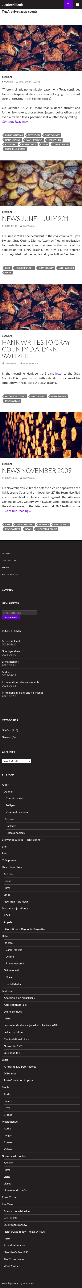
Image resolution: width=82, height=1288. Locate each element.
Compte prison (14, 798)
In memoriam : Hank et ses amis (20, 682)
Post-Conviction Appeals (18, 1080)
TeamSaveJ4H (30, 225)
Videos (8, 1114)
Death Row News (12, 867)
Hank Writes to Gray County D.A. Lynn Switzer (36, 349)
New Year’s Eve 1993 (16, 1252)
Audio (7, 1094)
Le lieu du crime (13, 1032)
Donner (8, 791)
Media (5, 1087)
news (8, 272)
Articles (8, 874)
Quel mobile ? (12, 1052)
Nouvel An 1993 (13, 1046)
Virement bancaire (17, 812)
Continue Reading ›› (15, 121)
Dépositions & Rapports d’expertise (24, 929)
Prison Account (15, 963)
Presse (8, 1142)
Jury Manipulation (15, 1245)
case (7, 268)
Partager (11, 825)
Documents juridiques (15, 908)
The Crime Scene (14, 1259)
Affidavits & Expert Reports (20, 1066)
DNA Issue (10, 1073)
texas (45, 144)
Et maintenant (10, 661)
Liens (7, 1176)
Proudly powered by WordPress (18, 1283)
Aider (5, 784)
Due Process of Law (15, 1224)
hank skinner (12, 139)
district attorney (15, 396)
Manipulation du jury (16, 1039)
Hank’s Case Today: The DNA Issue (24, 1231)
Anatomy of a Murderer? (18, 1211)
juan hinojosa (34, 139)
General (7, 76)
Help (5, 935)
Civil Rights (10, 1217)
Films (7, 887)
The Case (7, 1204)
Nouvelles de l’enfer (15, 1190)
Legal (5, 1059)
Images (8, 1101)
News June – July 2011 (37, 218)
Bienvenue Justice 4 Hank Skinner (22, 839)
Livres (7, 1183)
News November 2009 (37, 470)
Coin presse (9, 860)
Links (7, 894)
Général (6, 730)
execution (34, 135)
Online (10, 956)
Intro (7, 1018)
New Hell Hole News (16, 901)
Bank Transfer (14, 949)
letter (59, 373)
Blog (4, 846)
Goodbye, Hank (11, 651)
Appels (8, 922)
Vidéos (8, 1149)
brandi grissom (14, 135)
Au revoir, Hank (11, 641)
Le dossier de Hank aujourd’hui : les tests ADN (31, 1025)
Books (7, 880)
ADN (7, 915)
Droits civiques (13, 1011)
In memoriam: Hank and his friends (22, 692)
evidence (44, 524)
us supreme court (15, 149)
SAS (38, 81)
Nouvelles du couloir (14, 1156)
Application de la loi (15, 1004)
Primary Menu (77, 4)
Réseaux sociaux (15, 832)
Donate (6, 553)
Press (7, 1107)
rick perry (11, 144)
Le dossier (8, 991)
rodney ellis (29, 144)
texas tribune (61, 144)
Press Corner (10, 1197)
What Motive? (12, 1266)
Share (5, 567)
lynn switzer (66, 268)
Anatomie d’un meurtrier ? (19, 997)
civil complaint (25, 268)
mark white (54, 139)
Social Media (10, 574)
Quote (9, 81)
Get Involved (10, 560)
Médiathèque (10, 1121)
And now (7, 672)
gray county (52, 135)
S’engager (9, 819)
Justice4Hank (12, 4)
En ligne (10, 805)
